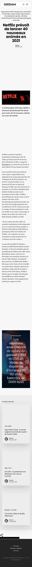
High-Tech (8, 468)
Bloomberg (6, 165)
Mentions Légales (16, 548)
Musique (7, 510)
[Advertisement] (16, 72)
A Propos (16, 546)
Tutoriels (14, 510)
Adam (17, 45)
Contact (16, 550)
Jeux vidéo (8, 426)
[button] (27, 4)
